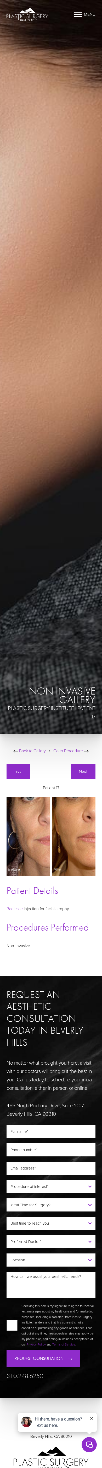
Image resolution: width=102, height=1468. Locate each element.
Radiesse (15, 908)
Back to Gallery (32, 751)
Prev (18, 771)
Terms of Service (63, 1344)
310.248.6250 (25, 1376)
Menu (89, 14)
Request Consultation (39, 1358)
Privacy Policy (36, 1344)
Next (83, 771)
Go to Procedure (68, 751)
